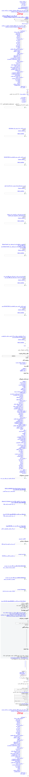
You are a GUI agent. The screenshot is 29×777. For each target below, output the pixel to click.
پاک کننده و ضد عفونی (15, 76)
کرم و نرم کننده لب (22, 444)
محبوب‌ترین (23, 97)
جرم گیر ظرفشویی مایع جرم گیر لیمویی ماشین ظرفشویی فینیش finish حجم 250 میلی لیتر (13, 337)
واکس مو (18, 39)
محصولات (23, 30)
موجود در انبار (23, 363)
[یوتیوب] (25, 666)
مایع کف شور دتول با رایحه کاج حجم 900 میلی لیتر (15, 277)
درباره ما (24, 3)
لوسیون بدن (17, 79)
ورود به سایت (24, 693)
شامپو (19, 47)
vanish (24, 368)
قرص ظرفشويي (19, 421)
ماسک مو (18, 46)
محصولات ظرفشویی (15, 73)
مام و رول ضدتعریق (16, 68)
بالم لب (24, 390)
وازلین (18, 82)
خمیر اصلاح (23, 435)
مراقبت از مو (20, 38)
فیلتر (27, 357)
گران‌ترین (24, 101)
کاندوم (18, 52)
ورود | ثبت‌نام (25, 23)
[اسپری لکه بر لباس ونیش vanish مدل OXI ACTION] (15, 136)
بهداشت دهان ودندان (21, 412)
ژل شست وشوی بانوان (15, 67)
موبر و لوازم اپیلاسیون (15, 69)
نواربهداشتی (17, 70)
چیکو (25, 434)
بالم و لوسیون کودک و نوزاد (20, 391)
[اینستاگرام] (25, 665)
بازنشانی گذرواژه (24, 692)
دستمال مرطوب (16, 84)
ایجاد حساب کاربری (23, 705)
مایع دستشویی (17, 85)
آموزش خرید (23, 2)
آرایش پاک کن (23, 382)
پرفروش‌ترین (23, 98)
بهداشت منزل (20, 71)
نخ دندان (18, 36)
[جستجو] (27, 22)
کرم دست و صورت (16, 78)
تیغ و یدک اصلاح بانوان (15, 64)
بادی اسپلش (23, 389)
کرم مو (18, 44)
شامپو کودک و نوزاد (22, 439)
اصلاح (24, 387)
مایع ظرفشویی (22, 447)
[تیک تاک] (25, 663)
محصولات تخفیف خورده (21, 362)
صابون (18, 81)
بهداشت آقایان (20, 53)
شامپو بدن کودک (22, 438)
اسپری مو (18, 45)
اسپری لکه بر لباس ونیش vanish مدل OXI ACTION (15, 157)
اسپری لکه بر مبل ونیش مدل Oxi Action (17, 128)
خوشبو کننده (17, 75)
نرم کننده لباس (22, 470)
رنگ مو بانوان (17, 65)
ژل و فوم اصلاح (17, 55)
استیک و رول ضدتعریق (15, 58)
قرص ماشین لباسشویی (21, 442)
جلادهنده (24, 433)
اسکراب (24, 386)
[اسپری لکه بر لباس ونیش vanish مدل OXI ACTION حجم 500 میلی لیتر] (15, 285)
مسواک (18, 35)
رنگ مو (18, 60)
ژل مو (18, 41)
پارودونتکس (23, 369)
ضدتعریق (24, 441)
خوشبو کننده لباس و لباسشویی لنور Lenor (17, 215)
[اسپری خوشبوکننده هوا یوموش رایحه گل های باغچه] (15, 165)
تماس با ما (23, 5)
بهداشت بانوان (20, 61)
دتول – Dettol (23, 370)
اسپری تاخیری (17, 50)
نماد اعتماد (23, 86)
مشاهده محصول (21, 130)
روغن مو (18, 43)
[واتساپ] (25, 662)
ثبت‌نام (26, 624)
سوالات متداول (22, 1)
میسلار (24, 469)
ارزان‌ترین (23, 100)
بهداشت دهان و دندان (18, 32)
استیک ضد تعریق (22, 384)
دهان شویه (18, 34)
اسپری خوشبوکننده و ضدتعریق (13, 59)
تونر (25, 432)
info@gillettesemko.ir (23, 8)
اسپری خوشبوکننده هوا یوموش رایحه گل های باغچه (15, 185)
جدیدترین (24, 99)
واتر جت (24, 473)
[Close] (27, 679)
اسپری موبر (23, 383)
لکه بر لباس (23, 445)
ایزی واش (23, 388)
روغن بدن (21, 450)
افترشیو (18, 54)
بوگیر (25, 430)
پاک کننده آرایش (22, 431)
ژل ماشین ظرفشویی (21, 436)
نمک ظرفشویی (22, 471)
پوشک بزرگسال (17, 51)
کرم (25, 443)
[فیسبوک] (25, 661)
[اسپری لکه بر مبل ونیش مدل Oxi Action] (15, 107)
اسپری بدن (17, 62)
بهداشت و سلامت (22, 424)
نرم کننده (21, 467)
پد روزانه (18, 63)
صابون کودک (23, 440)
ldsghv (24, 381)
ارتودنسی (18, 37)
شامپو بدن (18, 80)
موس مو (18, 42)
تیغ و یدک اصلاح (17, 56)
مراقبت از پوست (19, 77)
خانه (27, 94)
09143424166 (24, 7)
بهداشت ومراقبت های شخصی (16, 48)
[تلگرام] (25, 664)
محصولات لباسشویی (16, 72)
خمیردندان (18, 33)
